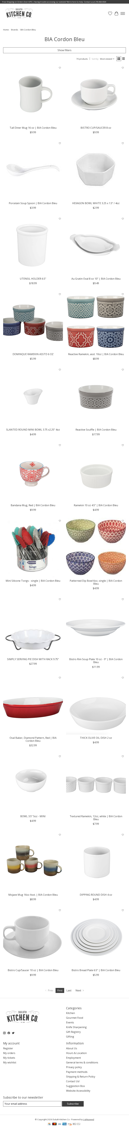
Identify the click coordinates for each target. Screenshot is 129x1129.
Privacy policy (74, 1067)
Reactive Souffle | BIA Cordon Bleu (96, 429)
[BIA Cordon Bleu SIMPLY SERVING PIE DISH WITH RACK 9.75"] (33, 626)
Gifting (70, 1036)
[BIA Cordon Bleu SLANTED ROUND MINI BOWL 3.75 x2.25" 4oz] (33, 396)
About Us (71, 1048)
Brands (14, 29)
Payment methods (76, 1072)
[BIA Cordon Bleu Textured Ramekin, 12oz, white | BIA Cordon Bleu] (96, 783)
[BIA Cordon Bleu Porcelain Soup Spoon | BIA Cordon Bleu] (33, 170)
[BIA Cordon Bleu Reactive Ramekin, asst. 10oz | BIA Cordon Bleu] (96, 321)
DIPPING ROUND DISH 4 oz (96, 894)
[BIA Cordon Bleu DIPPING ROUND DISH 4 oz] (96, 861)
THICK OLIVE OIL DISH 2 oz (96, 738)
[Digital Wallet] (76, 1124)
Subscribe (73, 1103)
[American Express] (64, 1124)
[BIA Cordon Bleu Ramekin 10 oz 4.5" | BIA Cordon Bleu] (96, 472)
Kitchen (70, 1013)
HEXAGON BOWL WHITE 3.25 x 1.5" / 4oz (96, 203)
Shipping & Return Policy (80, 1076)
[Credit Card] (49, 1124)
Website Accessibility (78, 1090)
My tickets (9, 1057)
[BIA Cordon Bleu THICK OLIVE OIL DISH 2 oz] (96, 705)
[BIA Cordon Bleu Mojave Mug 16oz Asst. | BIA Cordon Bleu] (33, 861)
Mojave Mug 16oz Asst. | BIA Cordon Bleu (33, 894)
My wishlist (9, 1062)
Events (70, 1022)
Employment (73, 1057)
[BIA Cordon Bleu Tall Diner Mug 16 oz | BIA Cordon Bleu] (33, 94)
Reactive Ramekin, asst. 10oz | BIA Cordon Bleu (96, 354)
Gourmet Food (74, 1017)
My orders (9, 1053)
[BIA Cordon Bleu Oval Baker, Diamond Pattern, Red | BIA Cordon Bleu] (33, 705)
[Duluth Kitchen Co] (19, 13)
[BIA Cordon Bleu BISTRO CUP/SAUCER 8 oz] (96, 94)
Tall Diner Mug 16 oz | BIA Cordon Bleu (33, 127)
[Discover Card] (69, 1124)
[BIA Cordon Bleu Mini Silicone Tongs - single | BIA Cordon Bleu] (33, 547)
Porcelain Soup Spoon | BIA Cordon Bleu (33, 203)
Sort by (95, 58)
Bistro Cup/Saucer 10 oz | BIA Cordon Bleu (33, 970)
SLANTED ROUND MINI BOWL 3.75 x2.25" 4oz (33, 429)
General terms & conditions (82, 1062)
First (59, 990)
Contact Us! (72, 1081)
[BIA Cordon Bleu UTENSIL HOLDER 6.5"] (33, 245)
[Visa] (59, 1124)
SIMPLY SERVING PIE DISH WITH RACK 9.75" (33, 659)
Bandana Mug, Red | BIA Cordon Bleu (33, 505)
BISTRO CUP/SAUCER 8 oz (96, 127)
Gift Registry (73, 1032)
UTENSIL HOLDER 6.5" (33, 278)
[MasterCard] (54, 1124)
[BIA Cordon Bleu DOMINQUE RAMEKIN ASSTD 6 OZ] (33, 321)
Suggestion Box (75, 1086)
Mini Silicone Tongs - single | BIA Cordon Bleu (33, 580)
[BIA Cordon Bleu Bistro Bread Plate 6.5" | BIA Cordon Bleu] (96, 937)
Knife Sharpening (76, 1027)
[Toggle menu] (123, 13)
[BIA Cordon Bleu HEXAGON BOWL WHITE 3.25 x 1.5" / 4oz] (96, 170)
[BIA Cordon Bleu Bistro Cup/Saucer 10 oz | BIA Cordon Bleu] (33, 937)
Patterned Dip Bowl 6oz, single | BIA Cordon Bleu (96, 582)
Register (8, 1048)
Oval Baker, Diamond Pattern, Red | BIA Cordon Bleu (33, 739)
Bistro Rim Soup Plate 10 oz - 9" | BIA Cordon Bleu (96, 660)
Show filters (64, 50)
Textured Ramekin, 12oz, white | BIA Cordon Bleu (96, 818)
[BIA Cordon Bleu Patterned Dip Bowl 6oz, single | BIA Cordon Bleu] (96, 547)
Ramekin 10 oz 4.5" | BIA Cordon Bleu (96, 505)
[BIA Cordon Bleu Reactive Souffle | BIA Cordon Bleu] (96, 396)
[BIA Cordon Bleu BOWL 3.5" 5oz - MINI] (33, 783)
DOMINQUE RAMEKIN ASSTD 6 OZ (33, 354)
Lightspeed (88, 1119)
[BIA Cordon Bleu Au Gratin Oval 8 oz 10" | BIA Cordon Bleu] (96, 245)
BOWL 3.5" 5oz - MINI (33, 816)
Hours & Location (76, 1053)
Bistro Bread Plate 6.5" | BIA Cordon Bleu (96, 970)
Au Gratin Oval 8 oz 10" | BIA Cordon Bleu (96, 278)
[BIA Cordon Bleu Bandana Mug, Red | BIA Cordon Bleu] (33, 472)
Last (68, 990)
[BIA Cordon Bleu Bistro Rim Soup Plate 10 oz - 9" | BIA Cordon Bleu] (96, 626)
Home (6, 29)
